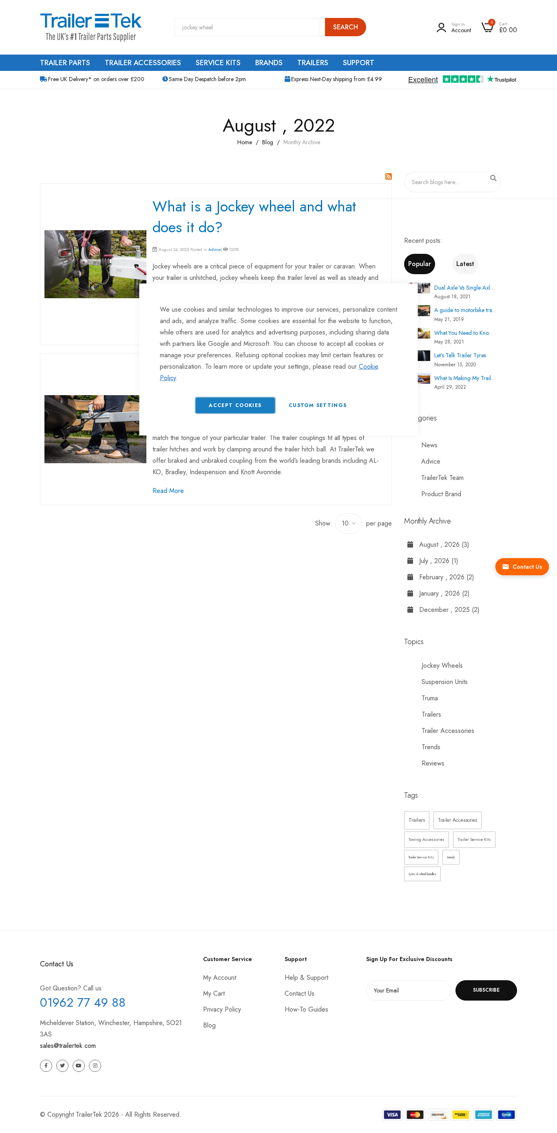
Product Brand (441, 494)
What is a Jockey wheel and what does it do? (254, 217)
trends (451, 857)
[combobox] (247, 27)
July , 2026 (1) (435, 560)
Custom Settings (318, 405)
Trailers (430, 714)
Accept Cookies (235, 405)
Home (244, 142)
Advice (214, 249)
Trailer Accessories (447, 730)
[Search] (493, 178)
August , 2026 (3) (441, 544)
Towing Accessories (426, 839)
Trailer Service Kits (474, 839)
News (429, 445)
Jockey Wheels (441, 665)
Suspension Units (444, 681)
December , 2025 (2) (446, 609)
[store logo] (91, 27)
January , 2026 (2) (441, 593)
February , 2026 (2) (443, 577)
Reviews (432, 763)
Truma (429, 698)
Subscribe (486, 990)
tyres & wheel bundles (422, 873)
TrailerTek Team (442, 477)
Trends (430, 747)
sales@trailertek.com (68, 1045)
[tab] (428, 264)
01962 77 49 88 (83, 1002)
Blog (267, 142)
